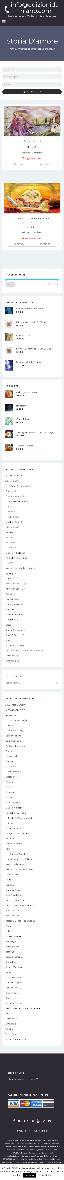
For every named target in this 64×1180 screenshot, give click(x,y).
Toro (7, 1013)
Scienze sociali (13, 977)
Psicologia (10, 599)
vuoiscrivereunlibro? (15, 1039)
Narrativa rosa (12, 890)
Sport (8, 640)
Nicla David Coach (14, 895)
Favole (8, 537)
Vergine (9, 1029)
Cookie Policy (41, 1131)
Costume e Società (15, 501)
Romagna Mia (12, 604)
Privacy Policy (23, 1131)
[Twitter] (19, 1121)
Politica (9, 931)
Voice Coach (11, 1034)
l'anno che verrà (14, 843)
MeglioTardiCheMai (15, 864)
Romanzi (9, 609)
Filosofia (9, 542)
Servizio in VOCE (13, 987)
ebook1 (12, 517)
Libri (7, 563)
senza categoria (14, 630)
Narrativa (9, 578)
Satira (8, 625)
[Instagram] (32, 1121)
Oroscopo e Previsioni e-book (20, 905)
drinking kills (11, 756)
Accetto (29, 1175)
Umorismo (10, 661)
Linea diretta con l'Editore (19, 859)
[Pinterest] (49, 1121)
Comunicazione (13, 496)
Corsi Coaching (13, 741)
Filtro (10, 284)
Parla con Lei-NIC (14, 589)
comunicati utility (14, 730)
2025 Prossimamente (16, 705)
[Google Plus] (26, 1121)
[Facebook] (14, 1121)
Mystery (9, 573)
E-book (9, 511)
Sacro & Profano (13, 614)
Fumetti (9, 547)
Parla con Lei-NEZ (14, 583)
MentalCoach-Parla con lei (19, 568)
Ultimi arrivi (11, 655)
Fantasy (9, 532)
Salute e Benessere (15, 967)
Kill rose (9, 838)
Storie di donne (13, 645)
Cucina (8, 506)
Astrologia (10, 481)
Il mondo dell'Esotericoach (18, 818)
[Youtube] (38, 1121)
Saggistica (10, 619)
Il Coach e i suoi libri (15, 558)
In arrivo (9, 823)
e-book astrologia (18, 486)
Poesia (8, 594)
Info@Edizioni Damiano (17, 833)
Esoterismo (11, 527)
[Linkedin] (44, 1121)
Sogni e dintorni (13, 635)
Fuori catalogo (13, 802)
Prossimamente (13, 936)
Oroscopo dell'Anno (15, 900)
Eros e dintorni (12, 522)
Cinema (9, 491)
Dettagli (20, 164)
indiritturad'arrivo (14, 828)
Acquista (47, 164)
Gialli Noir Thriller (13, 553)
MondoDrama (12, 874)
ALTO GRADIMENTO (15, 475)
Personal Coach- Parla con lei (20, 921)
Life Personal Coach (15, 854)
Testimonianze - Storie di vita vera (22, 650)
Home (12, 48)
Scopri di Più (44, 1175)
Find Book (33, 92)
